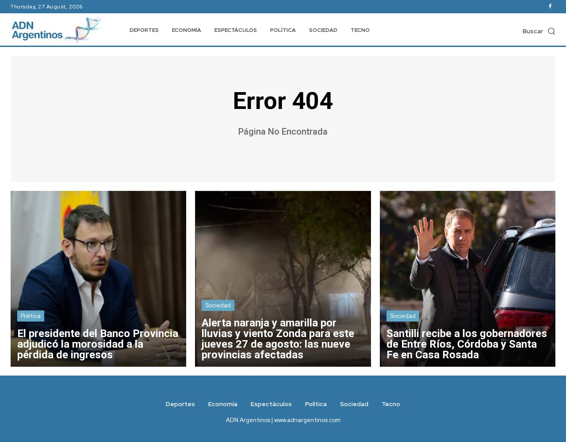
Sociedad (218, 305)
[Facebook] (550, 6)
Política (31, 316)
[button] (539, 31)
